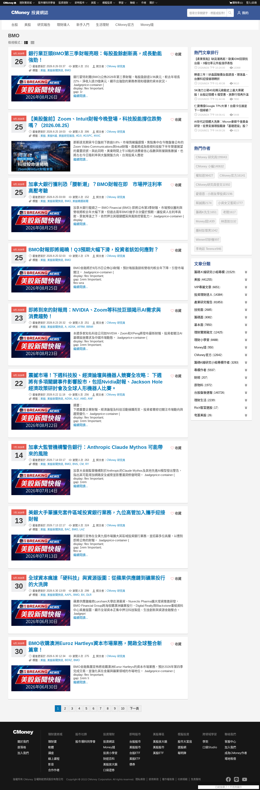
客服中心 (230, 741)
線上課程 (54, 758)
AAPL (68, 594)
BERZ (68, 660)
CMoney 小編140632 (210, 166)
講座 (51, 753)
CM (82, 464)
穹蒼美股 (202, 415)
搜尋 (230, 13)
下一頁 (134, 708)
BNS (75, 464)
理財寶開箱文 (208, 332)
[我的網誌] (243, 12)
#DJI (79, 135)
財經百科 (109, 758)
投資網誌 (109, 741)
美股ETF (134, 758)
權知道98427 (204, 175)
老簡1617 (229, 212)
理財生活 (204, 400)
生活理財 (102, 24)
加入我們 (23, 753)
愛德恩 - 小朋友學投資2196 (214, 194)
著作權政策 (168, 779)
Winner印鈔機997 (207, 239)
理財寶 (52, 741)
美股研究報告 (67, 135)
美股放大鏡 (110, 764)
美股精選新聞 (80, 201)
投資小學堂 (110, 753)
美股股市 (135, 747)
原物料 (202, 385)
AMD (83, 398)
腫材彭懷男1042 (207, 230)
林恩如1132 (228, 221)
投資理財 (63, 2)
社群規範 (182, 779)
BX (83, 594)
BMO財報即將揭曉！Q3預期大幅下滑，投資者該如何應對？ (93, 249)
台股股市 (135, 741)
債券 (132, 764)
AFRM (81, 326)
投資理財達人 (208, 294)
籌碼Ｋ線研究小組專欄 (214, 272)
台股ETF (134, 753)
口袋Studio (210, 747)
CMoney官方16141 (232, 175)
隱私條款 (140, 779)
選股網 (182, 747)
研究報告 (43, 24)
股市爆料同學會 (46, 2)
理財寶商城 (26, 2)
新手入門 (82, 24)
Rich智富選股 (205, 407)
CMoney (8, 2)
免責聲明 (196, 779)
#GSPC (87, 135)
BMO (68, 70)
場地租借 (230, 758)
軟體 (51, 747)
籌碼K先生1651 (206, 212)
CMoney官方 (124, 24)
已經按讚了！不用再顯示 (228, 787)
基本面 (202, 324)
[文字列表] (32, 43)
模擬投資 (107, 2)
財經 (200, 377)
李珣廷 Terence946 (208, 249)
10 (122, 708)
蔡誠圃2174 (203, 203)
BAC (67, 529)
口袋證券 (109, 770)
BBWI (89, 326)
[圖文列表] (26, 43)
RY (87, 464)
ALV (76, 398)
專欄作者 (204, 370)
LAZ (82, 529)
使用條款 (153, 779)
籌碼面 (202, 317)
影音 (51, 764)
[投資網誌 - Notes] (31, 13)
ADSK (72, 326)
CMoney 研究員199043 (211, 157)
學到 (205, 741)
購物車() (237, 2)
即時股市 (79, 2)
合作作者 (54, 770)
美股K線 (52, 135)
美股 (27, 24)
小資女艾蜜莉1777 (230, 203)
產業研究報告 (208, 302)
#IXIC (97, 135)
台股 (14, 24)
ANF (90, 398)
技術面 (202, 309)
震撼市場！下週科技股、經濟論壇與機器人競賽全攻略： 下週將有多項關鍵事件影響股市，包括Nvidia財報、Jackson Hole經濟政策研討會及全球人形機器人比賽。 (95, 381)
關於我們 (23, 741)
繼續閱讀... (80, 96)
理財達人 (63, 24)
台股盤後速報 (209, 392)
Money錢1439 (205, 221)
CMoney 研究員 (116, 66)
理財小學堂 (206, 340)
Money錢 (147, 24)
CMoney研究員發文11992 (213, 184)
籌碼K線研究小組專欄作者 (216, 362)
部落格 (21, 747)
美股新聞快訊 (55, 70)
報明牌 (182, 753)
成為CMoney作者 (236, 753)
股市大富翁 (185, 741)
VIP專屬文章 (206, 287)
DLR (88, 594)
